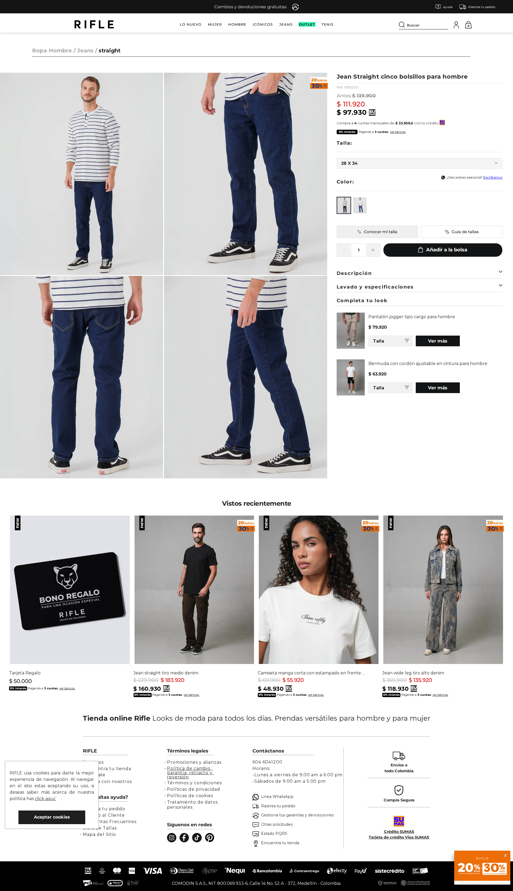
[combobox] (423, 24)
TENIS (327, 24)
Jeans (85, 50)
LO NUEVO (190, 24)
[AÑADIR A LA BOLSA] (442, 250)
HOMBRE (237, 24)
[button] (444, 7)
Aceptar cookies (52, 817)
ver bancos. (398, 132)
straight (110, 50)
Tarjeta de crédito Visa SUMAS (399, 837)
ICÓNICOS (263, 24)
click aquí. (45, 798)
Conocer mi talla (380, 231)
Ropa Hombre (52, 50)
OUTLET (307, 24)
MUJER (215, 24)
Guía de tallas (465, 231)
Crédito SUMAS (399, 831)
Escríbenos (492, 177)
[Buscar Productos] (403, 24)
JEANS (286, 24)
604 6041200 (267, 762)
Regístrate (94, 774)
